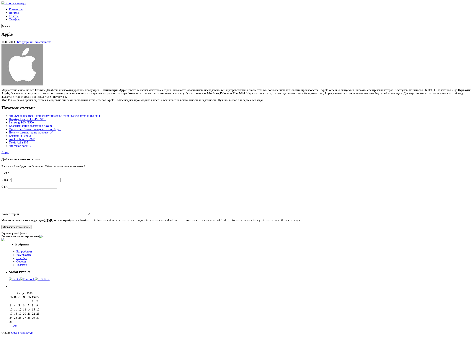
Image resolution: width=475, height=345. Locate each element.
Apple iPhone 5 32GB (22, 139)
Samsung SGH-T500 (21, 122)
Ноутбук (14, 12)
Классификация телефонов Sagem (30, 125)
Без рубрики (25, 42)
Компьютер (16, 9)
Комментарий (10, 214)
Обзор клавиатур (22, 332)
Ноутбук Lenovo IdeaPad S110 (27, 119)
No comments (43, 42)
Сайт (4, 186)
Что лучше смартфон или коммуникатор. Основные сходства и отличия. (55, 115)
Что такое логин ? (20, 145)
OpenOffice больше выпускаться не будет (35, 129)
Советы (14, 16)
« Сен (13, 325)
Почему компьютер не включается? (31, 132)
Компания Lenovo (20, 135)
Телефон (14, 19)
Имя (4, 172)
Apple (5, 152)
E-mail (5, 179)
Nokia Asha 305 (18, 142)
